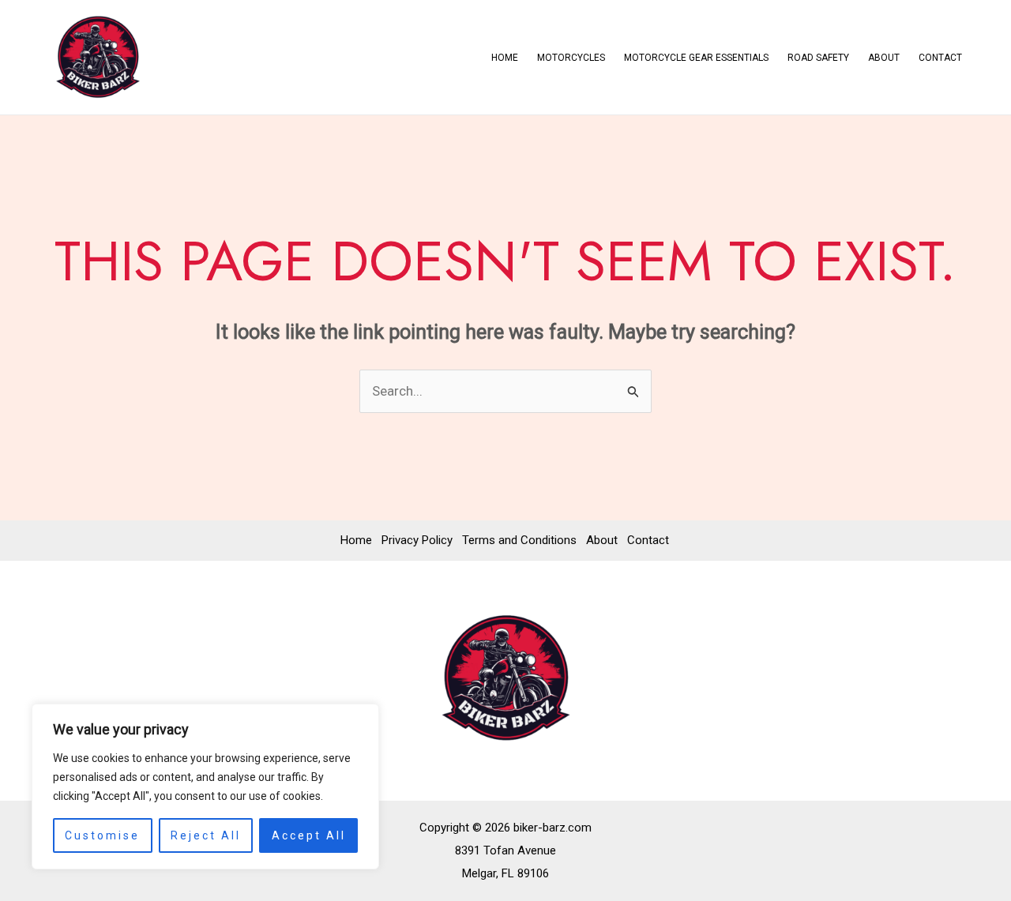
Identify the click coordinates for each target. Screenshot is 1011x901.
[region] (205, 786)
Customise (102, 835)
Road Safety (818, 57)
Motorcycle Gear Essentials (696, 57)
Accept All (309, 835)
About (884, 57)
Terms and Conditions (519, 540)
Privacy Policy (417, 540)
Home (504, 57)
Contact (940, 57)
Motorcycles (571, 57)
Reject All (206, 835)
